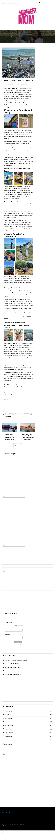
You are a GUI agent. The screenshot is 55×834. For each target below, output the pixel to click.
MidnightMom (12, 84)
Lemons (23, 222)
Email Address (9, 627)
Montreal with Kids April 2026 (13, 674)
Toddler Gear (8, 736)
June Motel (24, 163)
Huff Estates (17, 299)
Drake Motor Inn (14, 163)
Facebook (6, 813)
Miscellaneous (8, 722)
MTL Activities (9, 732)
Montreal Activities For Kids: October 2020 (26, 413)
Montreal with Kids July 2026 (12, 663)
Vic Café (12, 203)
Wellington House (26, 141)
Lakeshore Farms (13, 224)
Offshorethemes (17, 827)
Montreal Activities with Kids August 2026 (16, 660)
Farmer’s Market (16, 376)
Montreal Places (9, 725)
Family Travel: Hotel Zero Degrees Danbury (27, 435)
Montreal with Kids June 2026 (12, 667)
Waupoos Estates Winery (12, 287)
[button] (11, 121)
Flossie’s (24, 211)
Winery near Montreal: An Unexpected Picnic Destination (11, 414)
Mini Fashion (8, 718)
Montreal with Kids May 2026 (12, 671)
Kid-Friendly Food (9, 714)
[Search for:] (8, 2)
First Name (7, 634)
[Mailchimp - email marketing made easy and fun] (18, 644)
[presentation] (15, 445)
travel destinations (15, 92)
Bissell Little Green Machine (10, 613)
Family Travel (8, 711)
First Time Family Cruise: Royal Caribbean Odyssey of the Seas (9, 436)
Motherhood (8, 729)
